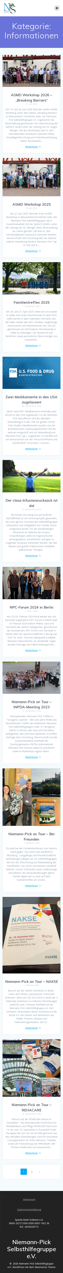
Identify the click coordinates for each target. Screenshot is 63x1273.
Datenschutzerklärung (29, 1209)
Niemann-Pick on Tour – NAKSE (31, 981)
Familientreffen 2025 (32, 302)
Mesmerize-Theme (45, 1267)
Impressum (29, 1199)
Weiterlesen (31, 146)
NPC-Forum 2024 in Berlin (31, 607)
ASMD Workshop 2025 (31, 204)
